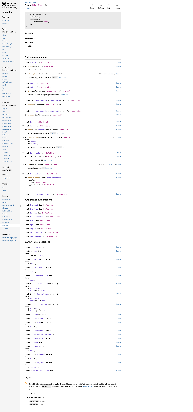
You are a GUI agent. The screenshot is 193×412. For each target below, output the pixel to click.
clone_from (33, 74)
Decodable (55, 100)
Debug (33, 87)
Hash (32, 126)
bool (46, 22)
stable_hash (33, 178)
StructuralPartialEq (40, 194)
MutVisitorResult (42, 334)
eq (29, 157)
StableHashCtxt (54, 178)
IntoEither (39, 330)
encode (31, 115)
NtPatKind (46, 62)
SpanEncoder (42, 111)
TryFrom (41, 354)
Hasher (41, 130)
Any (35, 251)
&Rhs (47, 164)
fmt (29, 91)
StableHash (35, 174)
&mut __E (57, 115)
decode (31, 104)
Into (39, 322)
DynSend (34, 205)
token (34, 2)
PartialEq (35, 153)
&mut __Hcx (41, 182)
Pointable (38, 338)
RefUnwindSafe (37, 217)
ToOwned (37, 346)
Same (35, 342)
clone (30, 66)
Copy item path (45, 5)
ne (29, 164)
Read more (55, 70)
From (35, 314)
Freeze (33, 213)
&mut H (67, 137)
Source (27, 8)
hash (30, 130)
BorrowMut (38, 267)
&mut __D (50, 104)
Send (32, 221)
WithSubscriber (41, 371)
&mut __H (64, 130)
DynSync (34, 209)
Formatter (51, 91)
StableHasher (50, 185)
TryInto (41, 362)
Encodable (55, 111)
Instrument (39, 318)
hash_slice (33, 137)
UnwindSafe (35, 236)
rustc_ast (11, 3)
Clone (33, 62)
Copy (32, 83)
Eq (31, 122)
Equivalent (42, 284)
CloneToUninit (40, 275)
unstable (111, 74)
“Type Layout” (87, 386)
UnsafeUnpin (36, 232)
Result (68, 91)
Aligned (37, 247)
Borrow (36, 259)
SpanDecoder (42, 100)
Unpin (33, 228)
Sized (35, 144)
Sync (32, 224)
